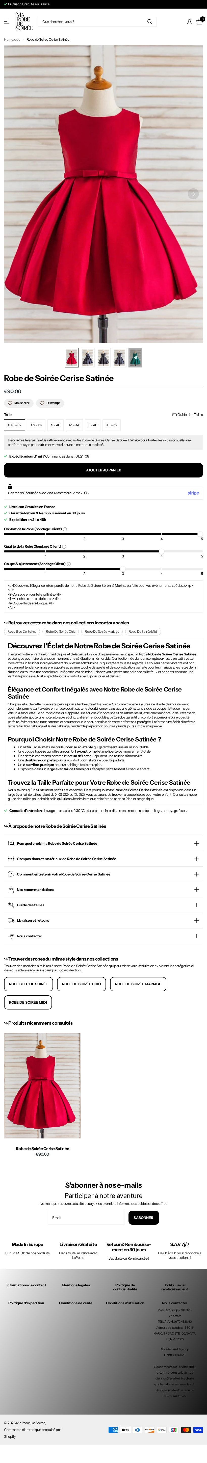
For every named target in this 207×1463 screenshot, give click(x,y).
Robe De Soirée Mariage (102, 631)
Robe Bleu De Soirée (22, 631)
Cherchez (150, 22)
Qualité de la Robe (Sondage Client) (33, 546)
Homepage (12, 39)
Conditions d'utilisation (125, 1303)
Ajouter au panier (103, 470)
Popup (65, 529)
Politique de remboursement (174, 1287)
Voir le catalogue (7, 22)
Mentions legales (76, 1285)
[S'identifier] (189, 22)
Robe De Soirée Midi (143, 631)
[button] (193, 194)
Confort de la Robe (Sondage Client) (33, 528)
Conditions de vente (75, 1303)
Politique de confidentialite (125, 1287)
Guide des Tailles (190, 415)
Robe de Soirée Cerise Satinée (42, 1148)
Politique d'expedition (26, 1303)
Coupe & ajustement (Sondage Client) (35, 563)
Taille (103, 415)
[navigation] (72, 357)
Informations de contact (26, 1285)
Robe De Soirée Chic (60, 631)
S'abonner (144, 1217)
